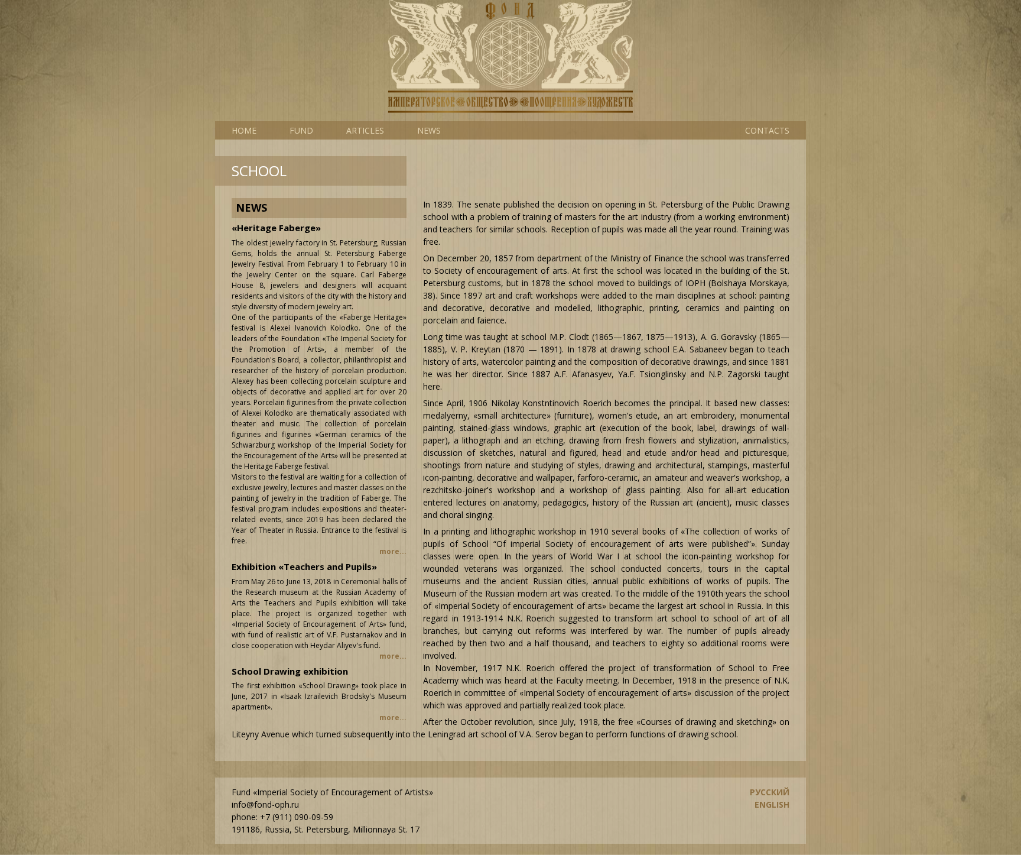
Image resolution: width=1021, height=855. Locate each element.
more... (393, 551)
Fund (301, 130)
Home (244, 130)
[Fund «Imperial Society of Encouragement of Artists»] (510, 60)
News (429, 130)
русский (769, 792)
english (772, 804)
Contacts (767, 130)
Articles (365, 130)
